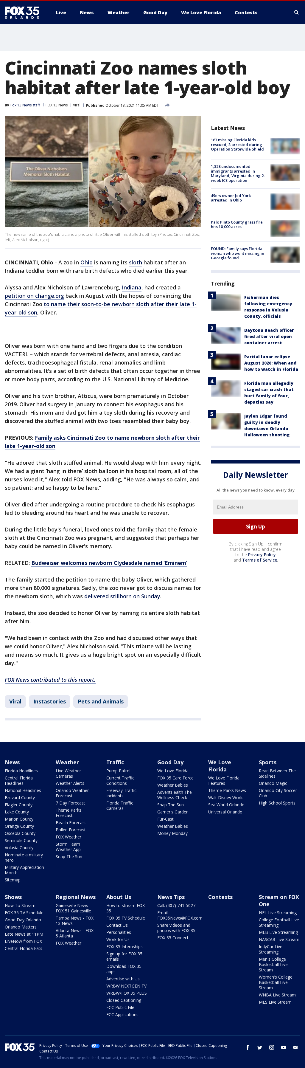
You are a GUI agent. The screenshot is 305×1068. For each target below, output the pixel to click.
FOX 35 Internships (124, 946)
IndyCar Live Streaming (270, 949)
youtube (283, 1047)
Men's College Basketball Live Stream (273, 964)
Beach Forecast (71, 822)
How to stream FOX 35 (125, 908)
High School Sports (277, 803)
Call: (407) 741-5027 (176, 905)
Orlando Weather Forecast (72, 793)
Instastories (49, 701)
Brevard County (20, 797)
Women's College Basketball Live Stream (275, 982)
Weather (67, 762)
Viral (76, 105)
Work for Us (118, 939)
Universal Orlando (225, 812)
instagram (271, 1047)
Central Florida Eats (23, 948)
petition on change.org (34, 295)
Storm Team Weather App (68, 846)
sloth (135, 262)
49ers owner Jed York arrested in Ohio (231, 198)
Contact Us (117, 925)
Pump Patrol (118, 771)
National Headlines (23, 790)
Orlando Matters (21, 927)
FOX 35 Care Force (175, 778)
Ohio (86, 262)
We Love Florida (173, 771)
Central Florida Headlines (19, 780)
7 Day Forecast (70, 803)
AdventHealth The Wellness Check (174, 794)
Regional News (76, 896)
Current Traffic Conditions (120, 780)
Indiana (131, 287)
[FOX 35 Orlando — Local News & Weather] (24, 12)
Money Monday (172, 833)
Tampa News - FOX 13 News (75, 920)
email (295, 1047)
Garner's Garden (173, 812)
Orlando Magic (273, 783)
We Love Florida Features (223, 780)
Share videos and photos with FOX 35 (176, 927)
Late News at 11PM (24, 934)
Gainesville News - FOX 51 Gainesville (73, 908)
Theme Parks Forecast (68, 812)
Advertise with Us (123, 979)
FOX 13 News (57, 105)
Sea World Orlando (226, 804)
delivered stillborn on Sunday (122, 596)
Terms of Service (259, 560)
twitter (259, 1047)
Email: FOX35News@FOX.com (180, 915)
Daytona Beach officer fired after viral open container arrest (269, 336)
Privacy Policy (262, 554)
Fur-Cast (165, 819)
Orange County (19, 826)
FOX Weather (68, 837)
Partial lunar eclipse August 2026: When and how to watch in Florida (271, 363)
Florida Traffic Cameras (119, 805)
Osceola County (20, 833)
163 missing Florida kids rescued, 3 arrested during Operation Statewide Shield (237, 144)
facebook (248, 1047)
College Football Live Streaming (279, 922)
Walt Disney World (226, 797)
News (12, 762)
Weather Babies (172, 785)
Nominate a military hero (24, 857)
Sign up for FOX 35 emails (124, 956)
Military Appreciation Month (24, 869)
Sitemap (13, 880)
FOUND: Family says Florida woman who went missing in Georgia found (237, 253)
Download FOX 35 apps (123, 968)
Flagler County (18, 804)
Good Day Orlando (23, 920)
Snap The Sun (69, 856)
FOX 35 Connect (173, 937)
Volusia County (19, 847)
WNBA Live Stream (277, 995)
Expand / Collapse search (296, 12)
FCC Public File (120, 1007)
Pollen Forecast (71, 830)
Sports (267, 762)
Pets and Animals (101, 701)
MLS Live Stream (275, 1002)
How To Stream (20, 905)
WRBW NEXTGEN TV (126, 986)
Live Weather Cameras (68, 773)
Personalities (118, 932)
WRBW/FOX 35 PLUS (126, 993)
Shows (13, 896)
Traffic (115, 762)
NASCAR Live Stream (279, 939)
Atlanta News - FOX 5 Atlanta (75, 933)
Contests (220, 896)
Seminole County (21, 840)
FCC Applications (122, 1014)
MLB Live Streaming (278, 932)
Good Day (170, 762)
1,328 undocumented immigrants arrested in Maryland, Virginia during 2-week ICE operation (238, 173)
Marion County (19, 819)
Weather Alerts (70, 783)
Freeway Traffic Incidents (121, 793)
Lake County (17, 812)
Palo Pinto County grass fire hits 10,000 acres (237, 224)
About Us (118, 896)
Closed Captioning (123, 1000)
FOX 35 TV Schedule (24, 912)
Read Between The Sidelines (277, 773)
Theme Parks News (227, 790)
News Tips (171, 896)
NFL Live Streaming (278, 912)
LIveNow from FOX (23, 941)
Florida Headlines (21, 771)
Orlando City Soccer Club (278, 793)
